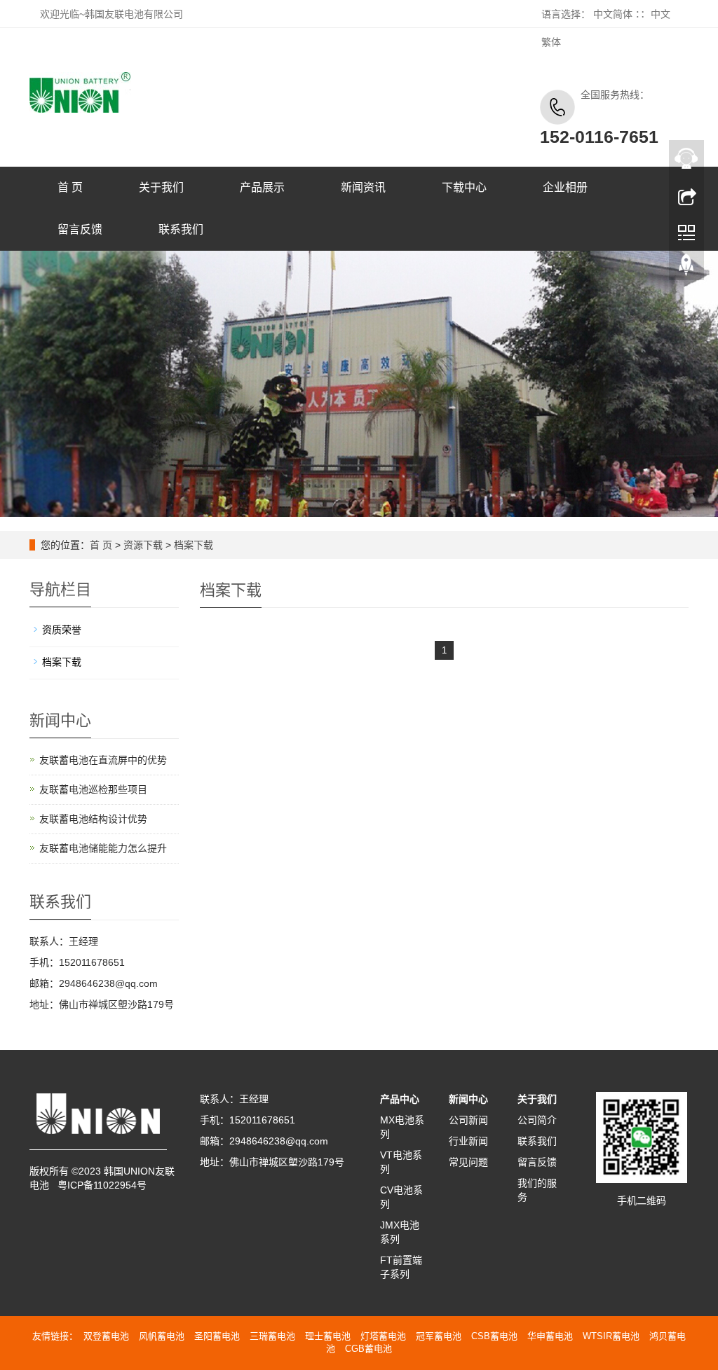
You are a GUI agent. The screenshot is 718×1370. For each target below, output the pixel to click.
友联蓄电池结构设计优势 (93, 818)
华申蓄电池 (550, 1336)
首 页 (70, 187)
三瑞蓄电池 (272, 1336)
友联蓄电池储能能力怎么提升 (103, 848)
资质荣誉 (61, 629)
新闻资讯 (363, 187)
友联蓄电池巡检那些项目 (93, 789)
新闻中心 (468, 1099)
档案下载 (193, 545)
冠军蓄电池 (438, 1336)
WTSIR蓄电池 (611, 1336)
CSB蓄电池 (494, 1336)
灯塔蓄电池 (383, 1336)
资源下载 (143, 545)
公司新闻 (468, 1120)
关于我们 (161, 187)
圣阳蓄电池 (217, 1336)
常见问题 (468, 1162)
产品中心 (399, 1099)
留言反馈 (79, 229)
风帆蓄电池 (161, 1336)
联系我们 (180, 229)
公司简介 (537, 1120)
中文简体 (612, 14)
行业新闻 (468, 1141)
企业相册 (565, 187)
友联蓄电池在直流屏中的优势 (103, 760)
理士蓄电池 (328, 1336)
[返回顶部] (686, 268)
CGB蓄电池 (368, 1348)
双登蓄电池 (106, 1336)
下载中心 (464, 187)
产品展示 (262, 187)
